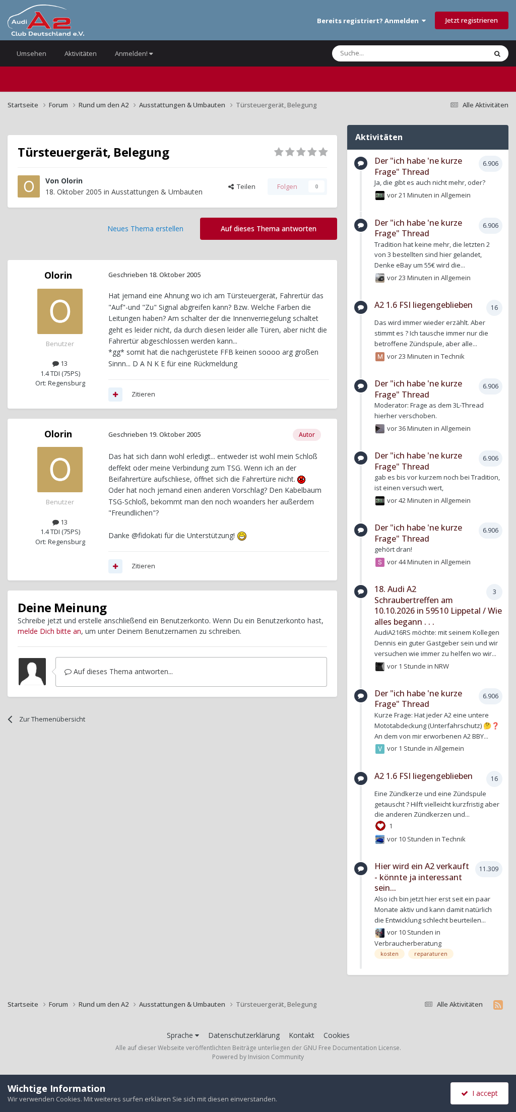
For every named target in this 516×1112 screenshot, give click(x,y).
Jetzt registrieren (471, 20)
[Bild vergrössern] (301, 479)
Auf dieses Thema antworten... (122, 671)
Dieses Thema (452, 53)
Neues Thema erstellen (145, 228)
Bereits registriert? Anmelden (369, 20)
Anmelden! (132, 53)
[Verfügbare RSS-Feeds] (498, 1005)
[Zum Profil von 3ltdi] (379, 278)
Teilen (244, 186)
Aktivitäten (80, 53)
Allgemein (456, 195)
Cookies (337, 1035)
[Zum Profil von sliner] (379, 562)
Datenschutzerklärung (244, 1035)
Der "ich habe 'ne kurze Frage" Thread (418, 166)
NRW (441, 665)
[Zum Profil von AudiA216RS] (379, 839)
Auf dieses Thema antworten (268, 228)
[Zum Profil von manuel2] (379, 356)
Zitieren (143, 394)
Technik (453, 355)
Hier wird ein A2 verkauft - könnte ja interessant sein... (421, 877)
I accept (483, 1093)
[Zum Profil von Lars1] (379, 666)
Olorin (72, 180)
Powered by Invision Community (258, 1057)
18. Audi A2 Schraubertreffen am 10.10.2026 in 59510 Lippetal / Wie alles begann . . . (438, 605)
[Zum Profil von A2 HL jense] (379, 195)
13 (63, 363)
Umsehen (31, 53)
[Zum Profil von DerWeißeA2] (379, 428)
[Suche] (497, 53)
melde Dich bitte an (49, 631)
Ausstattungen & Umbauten (157, 192)
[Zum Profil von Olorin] (29, 186)
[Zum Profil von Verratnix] (379, 748)
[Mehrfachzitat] (115, 394)
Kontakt (301, 1035)
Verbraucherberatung (407, 943)
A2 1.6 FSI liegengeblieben (423, 304)
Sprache (181, 1035)
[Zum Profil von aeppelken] (379, 932)
